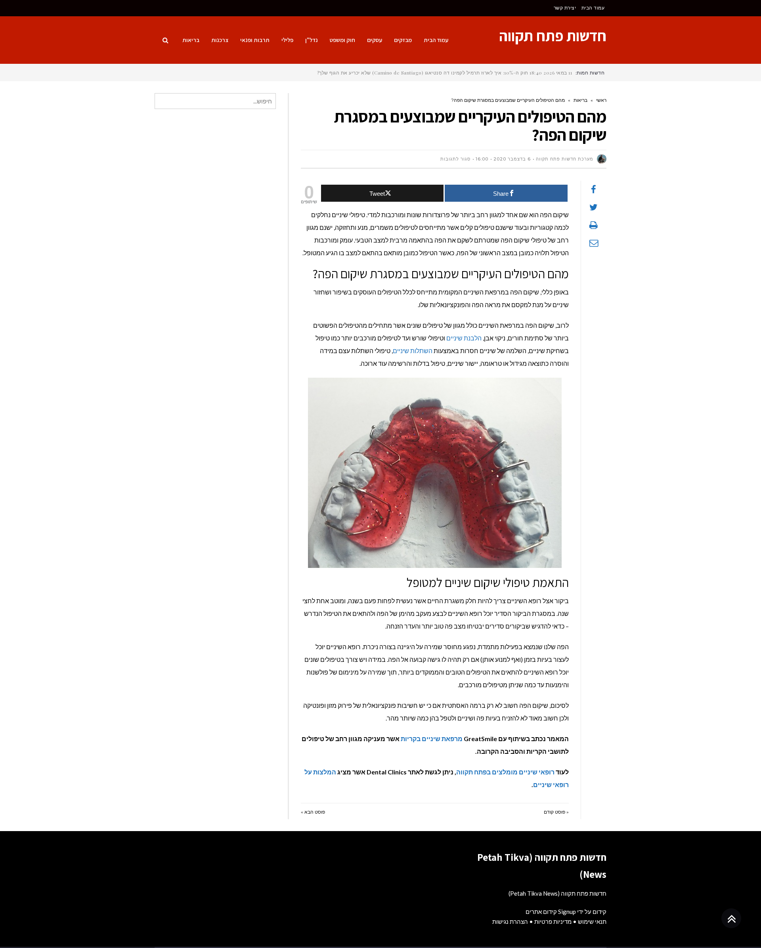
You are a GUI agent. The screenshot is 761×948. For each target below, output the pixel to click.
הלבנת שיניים (464, 338)
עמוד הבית (593, 8)
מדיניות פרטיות (553, 921)
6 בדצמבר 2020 (512, 159)
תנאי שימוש (592, 921)
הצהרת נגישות (510, 921)
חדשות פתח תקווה (552, 35)
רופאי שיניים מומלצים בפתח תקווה (506, 772)
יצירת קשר (565, 8)
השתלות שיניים (412, 350)
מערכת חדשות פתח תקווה (564, 159)
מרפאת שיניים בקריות (432, 738)
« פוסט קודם (556, 812)
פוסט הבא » (313, 812)
